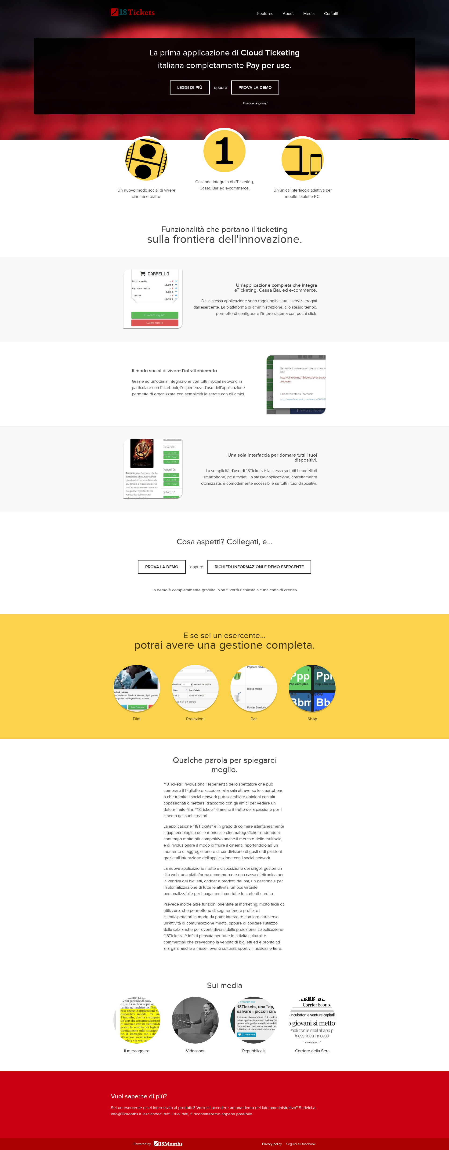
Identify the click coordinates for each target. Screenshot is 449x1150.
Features (265, 13)
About (288, 13)
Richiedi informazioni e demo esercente (259, 566)
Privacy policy (272, 1144)
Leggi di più (189, 87)
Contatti (331, 13)
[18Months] (167, 1144)
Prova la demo (161, 566)
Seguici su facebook (300, 1144)
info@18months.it (126, 1114)
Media (309, 13)
